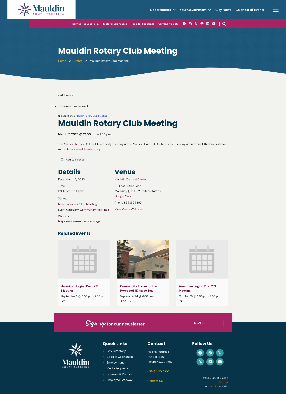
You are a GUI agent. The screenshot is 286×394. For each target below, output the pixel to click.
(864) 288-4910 (158, 371)
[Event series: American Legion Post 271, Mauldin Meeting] (63, 301)
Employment (115, 362)
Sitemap (223, 382)
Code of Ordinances (120, 357)
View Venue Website (128, 209)
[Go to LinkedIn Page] (210, 362)
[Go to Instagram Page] (210, 353)
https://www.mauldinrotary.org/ (79, 221)
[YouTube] (214, 23)
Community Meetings (94, 210)
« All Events (65, 95)
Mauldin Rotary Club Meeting (77, 204)
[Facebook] (184, 23)
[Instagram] (190, 23)
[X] (196, 23)
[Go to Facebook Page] (200, 353)
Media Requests (117, 368)
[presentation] (84, 259)
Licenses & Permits (119, 374)
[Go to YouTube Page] (220, 362)
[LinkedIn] (207, 23)
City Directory (116, 351)
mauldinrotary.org (88, 149)
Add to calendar (76, 159)
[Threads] (201, 23)
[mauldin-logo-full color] (41, 9)
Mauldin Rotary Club (77, 144)
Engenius (213, 386)
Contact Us (155, 381)
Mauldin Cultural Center (131, 179)
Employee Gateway (119, 380)
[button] (276, 9)
